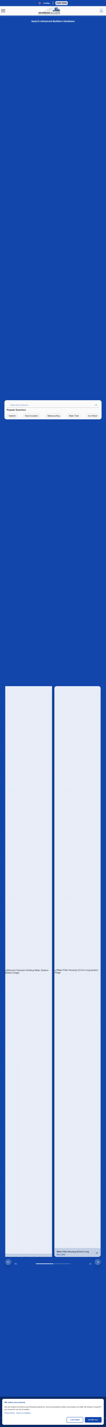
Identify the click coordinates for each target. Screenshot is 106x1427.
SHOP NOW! (61, 3)
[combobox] (53, 405)
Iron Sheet (92, 416)
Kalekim (12, 416)
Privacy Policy (9, 1413)
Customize (75, 1420)
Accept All (93, 1420)
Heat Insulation (31, 416)
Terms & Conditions (23, 1413)
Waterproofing (53, 416)
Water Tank (74, 416)
